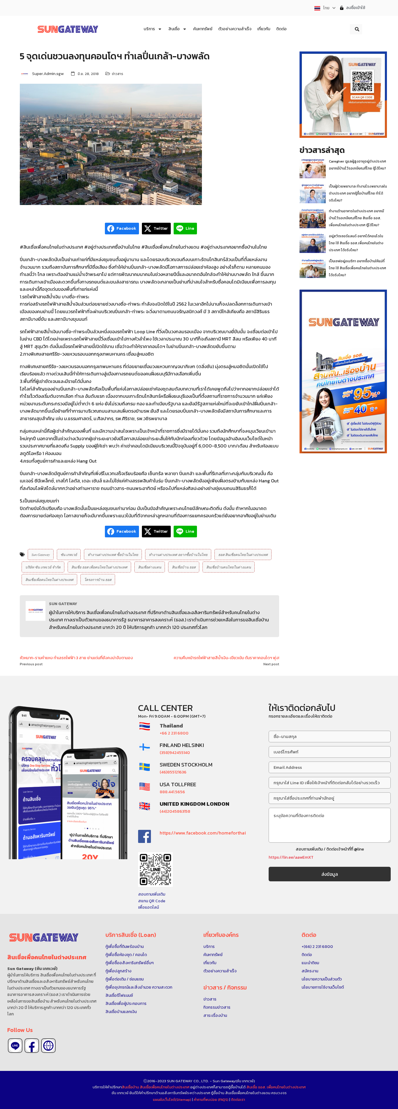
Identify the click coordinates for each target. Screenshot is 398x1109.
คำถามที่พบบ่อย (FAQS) (211, 1099)
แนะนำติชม (310, 963)
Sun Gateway (40, 554)
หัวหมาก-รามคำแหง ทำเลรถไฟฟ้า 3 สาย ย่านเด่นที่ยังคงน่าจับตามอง (76, 658)
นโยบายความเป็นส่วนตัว (322, 979)
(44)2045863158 (175, 811)
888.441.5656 (172, 792)
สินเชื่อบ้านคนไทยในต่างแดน (228, 567)
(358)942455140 (175, 753)
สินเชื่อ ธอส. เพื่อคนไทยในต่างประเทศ (276, 1087)
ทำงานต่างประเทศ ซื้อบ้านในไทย (113, 554)
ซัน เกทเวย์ (69, 554)
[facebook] (32, 1045)
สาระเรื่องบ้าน (215, 1015)
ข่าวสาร (117, 73)
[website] (48, 1045)
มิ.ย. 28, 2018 (88, 73)
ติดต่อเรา (238, 1099)
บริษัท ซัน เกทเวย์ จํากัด (43, 567)
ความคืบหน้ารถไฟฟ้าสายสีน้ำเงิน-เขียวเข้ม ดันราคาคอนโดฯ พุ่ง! (226, 658)
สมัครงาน (310, 971)
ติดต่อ (307, 955)
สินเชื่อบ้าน (130, 1087)
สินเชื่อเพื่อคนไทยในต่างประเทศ (49, 579)
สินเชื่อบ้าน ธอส (184, 567)
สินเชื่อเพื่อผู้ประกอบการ (126, 1004)
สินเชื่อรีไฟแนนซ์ (119, 995)
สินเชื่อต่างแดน (149, 567)
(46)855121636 (173, 772)
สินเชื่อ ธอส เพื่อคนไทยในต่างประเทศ (99, 567)
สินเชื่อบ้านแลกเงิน (121, 1012)
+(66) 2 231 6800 (317, 947)
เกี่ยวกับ (209, 963)
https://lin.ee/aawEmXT (291, 857)
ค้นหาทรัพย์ (213, 955)
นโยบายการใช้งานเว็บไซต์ (323, 987)
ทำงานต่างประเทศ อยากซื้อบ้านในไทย (178, 554)
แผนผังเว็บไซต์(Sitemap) (172, 1099)
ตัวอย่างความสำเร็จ (220, 971)
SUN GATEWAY (63, 604)
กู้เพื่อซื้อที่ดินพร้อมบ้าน (124, 947)
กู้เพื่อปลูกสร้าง (118, 971)
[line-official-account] (15, 1045)
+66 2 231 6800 (174, 733)
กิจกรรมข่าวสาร (216, 1007)
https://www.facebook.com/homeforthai (203, 832)
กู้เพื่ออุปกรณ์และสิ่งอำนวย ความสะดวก (138, 987)
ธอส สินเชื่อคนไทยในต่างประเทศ (243, 554)
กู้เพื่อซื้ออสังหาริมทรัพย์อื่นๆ (129, 963)
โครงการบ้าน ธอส (97, 579)
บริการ (209, 947)
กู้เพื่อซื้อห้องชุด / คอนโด (126, 955)
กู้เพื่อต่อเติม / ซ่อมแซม (124, 979)
